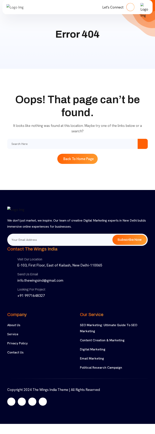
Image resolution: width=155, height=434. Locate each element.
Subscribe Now (129, 240)
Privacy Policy (17, 343)
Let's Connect (113, 7)
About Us (13, 325)
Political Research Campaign (101, 367)
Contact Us (15, 352)
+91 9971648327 (31, 295)
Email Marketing (92, 358)
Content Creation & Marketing (102, 340)
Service (12, 334)
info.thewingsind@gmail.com (40, 280)
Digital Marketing (92, 349)
